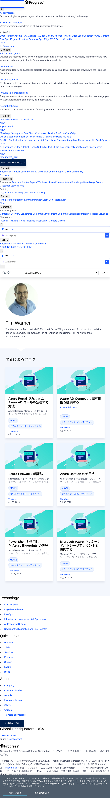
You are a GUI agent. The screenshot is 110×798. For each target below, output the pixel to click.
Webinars (42, 182)
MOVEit (67, 137)
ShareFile (51, 137)
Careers (53, 221)
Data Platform (7, 36)
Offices (61, 221)
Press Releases (27, 221)
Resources (6, 179)
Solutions (5, 50)
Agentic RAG (21, 36)
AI (2, 9)
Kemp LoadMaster (75, 140)
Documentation (63, 182)
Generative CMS (92, 36)
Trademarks (11, 768)
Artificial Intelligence (10, 53)
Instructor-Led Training (11, 193)
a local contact (14, 739)
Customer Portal (28, 172)
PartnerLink (19, 244)
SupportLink (6, 244)
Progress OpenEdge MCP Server (45, 39)
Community (77, 172)
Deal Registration (33, 202)
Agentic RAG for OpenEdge (69, 36)
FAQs (21, 186)
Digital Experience (9, 80)
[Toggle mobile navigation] (2, 266)
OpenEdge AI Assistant (16, 39)
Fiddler (43, 147)
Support (5, 168)
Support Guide (63, 172)
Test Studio (53, 147)
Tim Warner (13, 431)
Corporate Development (45, 214)
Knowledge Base (80, 182)
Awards (8, 695)
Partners (5, 196)
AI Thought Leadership (11, 23)
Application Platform (54, 133)
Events (99, 182)
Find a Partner (7, 200)
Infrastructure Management (14, 93)
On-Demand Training (34, 193)
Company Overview (10, 214)
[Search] (1, 224)
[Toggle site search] (1, 251)
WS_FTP (13, 157)
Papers (33, 182)
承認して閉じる (15, 792)
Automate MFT (12, 152)
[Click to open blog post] (29, 380)
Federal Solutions (9, 106)
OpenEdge (70, 133)
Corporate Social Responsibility (73, 214)
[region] (55, 786)
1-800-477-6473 (8, 247)
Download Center (46, 172)
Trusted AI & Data (9, 119)
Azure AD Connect (68, 407)
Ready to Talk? (24, 247)
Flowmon (61, 140)
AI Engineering (7, 46)
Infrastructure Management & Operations (35, 140)
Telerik (31, 137)
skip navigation (12, 4)
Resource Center (20, 182)
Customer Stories (9, 186)
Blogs (92, 182)
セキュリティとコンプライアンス (25, 426)
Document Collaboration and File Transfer (25, 629)
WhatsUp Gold (93, 140)
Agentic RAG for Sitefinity (41, 36)
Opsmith (36, 41)
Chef (11, 140)
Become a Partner (24, 200)
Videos (51, 182)
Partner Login (41, 200)
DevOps (4, 140)
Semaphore (17, 133)
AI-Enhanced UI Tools (11, 147)
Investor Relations (9, 221)
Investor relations (13, 700)
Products (5, 116)
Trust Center (42, 221)
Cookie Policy (20, 786)
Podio (59, 137)
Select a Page (33, 273)
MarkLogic (5, 133)
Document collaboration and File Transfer (81, 147)
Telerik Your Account (35, 244)
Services (4, 175)
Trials (7, 647)
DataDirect (29, 133)
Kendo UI (40, 137)
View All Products (13, 163)
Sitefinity (23, 137)
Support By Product (10, 172)
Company (6, 207)
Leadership (26, 214)
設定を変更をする (42, 792)
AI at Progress (7, 13)
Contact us (12, 723)
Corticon (39, 133)
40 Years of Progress (15, 715)
